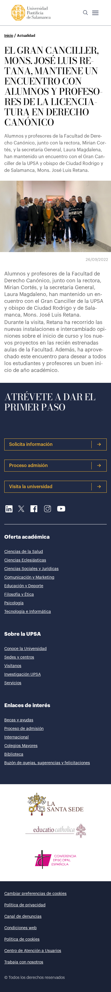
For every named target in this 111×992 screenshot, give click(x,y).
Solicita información (31, 444)
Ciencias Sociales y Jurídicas (31, 569)
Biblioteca (13, 754)
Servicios (12, 683)
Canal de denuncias (23, 917)
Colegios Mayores (21, 746)
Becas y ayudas (18, 720)
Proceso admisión (28, 465)
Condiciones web (20, 928)
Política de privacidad (25, 905)
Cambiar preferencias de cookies (35, 894)
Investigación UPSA (22, 675)
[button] (85, 13)
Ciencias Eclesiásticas (25, 560)
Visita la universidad (30, 486)
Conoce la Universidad (25, 649)
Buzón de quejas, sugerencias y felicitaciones (47, 763)
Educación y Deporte (23, 586)
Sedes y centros (19, 657)
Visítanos (12, 666)
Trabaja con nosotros (23, 962)
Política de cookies (22, 939)
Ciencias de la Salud (23, 552)
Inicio (8, 35)
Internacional (16, 737)
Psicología (14, 603)
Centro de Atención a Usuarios (32, 951)
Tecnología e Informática (27, 612)
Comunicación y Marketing (29, 577)
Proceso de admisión (24, 729)
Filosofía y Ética (19, 595)
